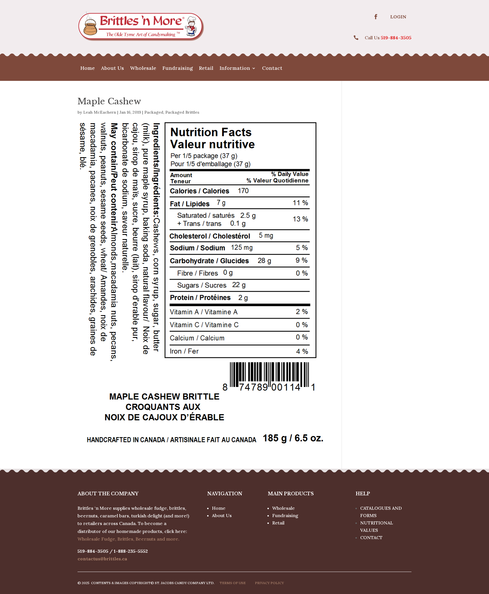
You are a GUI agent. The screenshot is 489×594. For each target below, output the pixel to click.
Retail (206, 68)
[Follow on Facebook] (376, 17)
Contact (272, 68)
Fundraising (177, 68)
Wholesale (143, 68)
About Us (112, 68)
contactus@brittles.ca (102, 558)
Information (235, 68)
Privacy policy (269, 583)
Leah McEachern (99, 112)
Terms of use (233, 583)
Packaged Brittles (182, 112)
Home (87, 68)
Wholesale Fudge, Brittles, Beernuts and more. (128, 539)
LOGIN (398, 17)
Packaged (153, 112)
